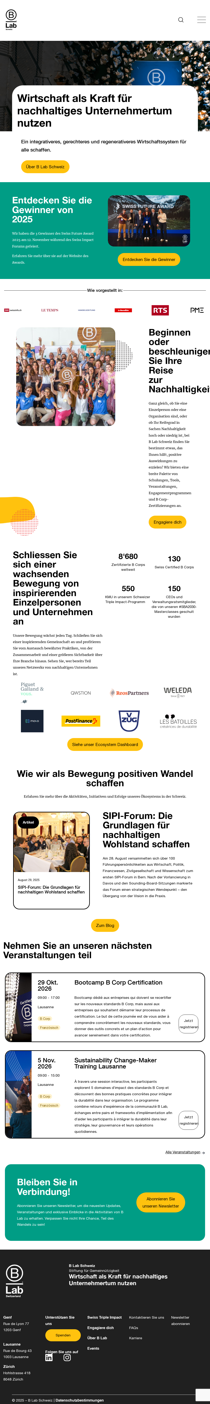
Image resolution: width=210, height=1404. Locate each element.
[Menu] (31, 20)
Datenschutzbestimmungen (80, 1400)
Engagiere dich (100, 1328)
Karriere (135, 1338)
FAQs (133, 1328)
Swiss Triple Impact (104, 1317)
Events (93, 1348)
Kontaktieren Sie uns (146, 1317)
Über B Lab (97, 1338)
